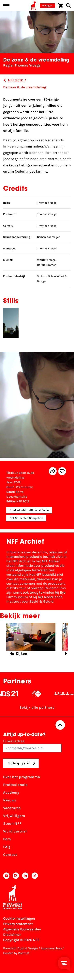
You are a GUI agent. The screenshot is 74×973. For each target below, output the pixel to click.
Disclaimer (12, 934)
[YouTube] (6, 875)
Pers (7, 839)
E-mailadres (14, 741)
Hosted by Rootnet (16, 953)
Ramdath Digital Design (20, 948)
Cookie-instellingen (19, 918)
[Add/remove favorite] (62, 471)
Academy (11, 792)
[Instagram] (16, 875)
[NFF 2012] (4, 80)
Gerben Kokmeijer (48, 237)
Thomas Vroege (46, 202)
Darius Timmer (46, 265)
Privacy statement (18, 924)
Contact (10, 854)
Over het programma (21, 777)
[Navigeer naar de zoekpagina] (68, 5)
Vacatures (12, 808)
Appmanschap (51, 948)
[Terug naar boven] (60, 725)
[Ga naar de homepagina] (33, 5)
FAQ (6, 847)
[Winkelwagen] (60, 5)
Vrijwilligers (14, 816)
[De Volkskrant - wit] (58, 694)
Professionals (15, 785)
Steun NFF (12, 823)
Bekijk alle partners (37, 707)
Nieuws (9, 800)
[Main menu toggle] (6, 5)
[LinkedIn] (25, 875)
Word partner (15, 831)
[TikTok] (35, 875)
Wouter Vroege (46, 260)
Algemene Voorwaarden (22, 929)
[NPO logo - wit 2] (29, 694)
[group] (30, 641)
